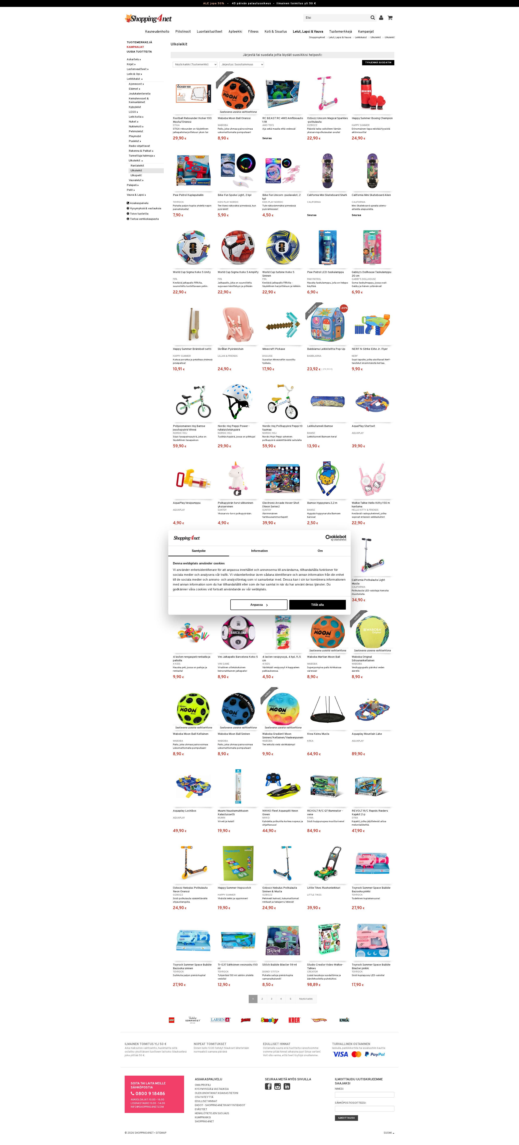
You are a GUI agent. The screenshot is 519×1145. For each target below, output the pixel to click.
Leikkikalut (361, 37)
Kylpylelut (135, 107)
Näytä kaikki (306, 999)
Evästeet (201, 1109)
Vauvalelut (135, 180)
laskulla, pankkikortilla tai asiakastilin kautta (358, 1046)
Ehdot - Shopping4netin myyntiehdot (220, 1105)
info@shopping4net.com (147, 1107)
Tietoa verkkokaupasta (144, 219)
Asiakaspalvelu (139, 203)
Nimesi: (339, 1089)
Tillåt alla (317, 604)
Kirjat (130, 64)
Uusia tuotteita (139, 52)
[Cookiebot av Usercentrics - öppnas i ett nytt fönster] (328, 538)
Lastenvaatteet (137, 69)
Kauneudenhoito (157, 32)
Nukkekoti (135, 126)
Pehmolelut (136, 131)
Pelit (130, 190)
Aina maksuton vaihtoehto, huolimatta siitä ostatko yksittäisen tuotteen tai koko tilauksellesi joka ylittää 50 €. (156, 1049)
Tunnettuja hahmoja (141, 156)
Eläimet (134, 89)
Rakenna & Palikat (140, 151)
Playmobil (135, 136)
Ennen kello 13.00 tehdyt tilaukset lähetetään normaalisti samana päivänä (221, 1048)
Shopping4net (317, 37)
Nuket (133, 122)
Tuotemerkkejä (340, 32)
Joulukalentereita (139, 94)
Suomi (388, 1133)
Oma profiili (203, 1085)
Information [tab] (259, 550)
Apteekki (235, 32)
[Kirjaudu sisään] (381, 18)
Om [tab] (320, 550)
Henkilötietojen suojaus (212, 1113)
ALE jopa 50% (213, 3)
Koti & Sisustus (276, 32)
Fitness (253, 32)
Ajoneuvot (136, 84)
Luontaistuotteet (209, 32)
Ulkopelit (136, 175)
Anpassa (256, 604)
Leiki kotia (135, 117)
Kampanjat (366, 32)
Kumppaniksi (203, 1117)
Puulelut (134, 141)
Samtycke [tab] (199, 550)
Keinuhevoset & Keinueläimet (139, 100)
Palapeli (132, 185)
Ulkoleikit (376, 37)
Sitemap (161, 1133)
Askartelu (133, 59)
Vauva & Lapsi (136, 195)
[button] (390, 18)
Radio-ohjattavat (139, 146)
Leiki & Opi (134, 74)
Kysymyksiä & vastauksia (145, 208)
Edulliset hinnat (206, 1101)
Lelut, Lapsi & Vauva (308, 32)
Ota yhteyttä (204, 1097)
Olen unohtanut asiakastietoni (216, 1093)
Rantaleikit (137, 166)
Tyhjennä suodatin (378, 62)
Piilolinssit (183, 32)
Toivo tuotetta (139, 214)
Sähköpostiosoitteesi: (350, 1103)
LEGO (133, 112)
